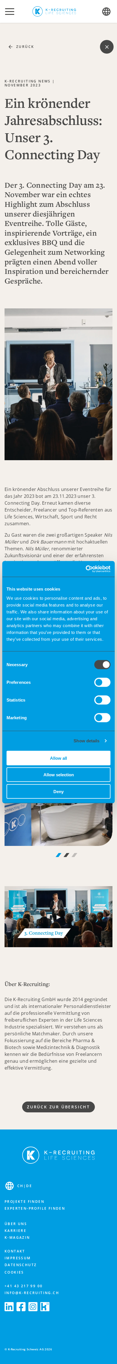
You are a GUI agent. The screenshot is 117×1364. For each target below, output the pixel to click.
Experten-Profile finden (35, 1208)
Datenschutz (21, 1264)
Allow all (58, 757)
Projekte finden (24, 1201)
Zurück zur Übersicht (58, 1107)
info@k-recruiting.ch (32, 1292)
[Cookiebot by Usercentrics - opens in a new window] (85, 569)
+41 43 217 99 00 (24, 1286)
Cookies (14, 1272)
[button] (9, 11)
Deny (58, 791)
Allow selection (58, 774)
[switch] (102, 682)
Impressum (18, 1258)
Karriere (15, 1230)
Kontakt (15, 1251)
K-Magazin (17, 1237)
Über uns (16, 1223)
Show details (86, 740)
